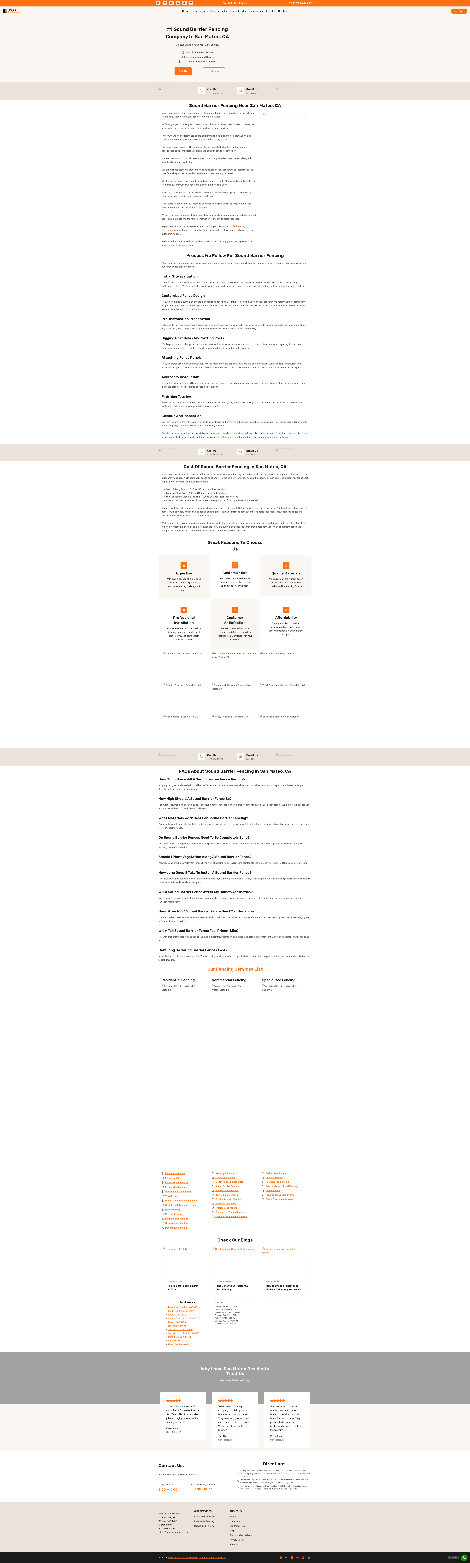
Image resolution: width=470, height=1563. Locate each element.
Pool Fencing (172, 1209)
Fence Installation (175, 1173)
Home (185, 11)
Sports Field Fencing (226, 1195)
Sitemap (234, 1544)
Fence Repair (172, 1178)
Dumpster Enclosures (227, 1190)
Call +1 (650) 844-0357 (300, 3)
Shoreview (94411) (178, 1340)
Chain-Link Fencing (225, 1177)
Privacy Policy (237, 1539)
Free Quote (459, 11)
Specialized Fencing (204, 1526)
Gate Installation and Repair (180, 1205)
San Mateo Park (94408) (180, 1329)
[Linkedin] (191, 3)
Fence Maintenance (176, 1187)
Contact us (221, 437)
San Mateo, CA (237, 1526)
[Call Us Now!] (464, 1557)
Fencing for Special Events (280, 1195)
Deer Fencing (273, 1190)
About (233, 1516)
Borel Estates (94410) (179, 1336)
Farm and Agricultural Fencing (282, 1186)
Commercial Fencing (204, 1516)
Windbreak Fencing (225, 1203)
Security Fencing (224, 1173)
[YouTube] (178, 3)
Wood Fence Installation (178, 1191)
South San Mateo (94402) (181, 1311)
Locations (235, 1521)
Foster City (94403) (178, 1314)
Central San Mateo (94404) (182, 1318)
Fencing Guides (174, 1282)
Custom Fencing (274, 1177)
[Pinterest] (184, 3)
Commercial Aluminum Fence (231, 1216)
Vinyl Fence (171, 1196)
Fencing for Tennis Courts (229, 1212)
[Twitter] (165, 3)
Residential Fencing (204, 1521)
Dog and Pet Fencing (176, 1218)
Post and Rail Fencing (277, 1181)
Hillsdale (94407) (177, 1325)
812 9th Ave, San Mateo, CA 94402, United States (168, 1521)
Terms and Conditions (241, 1535)
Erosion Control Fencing (228, 1199)
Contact (283, 11)
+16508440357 (201, 1489)
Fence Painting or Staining (280, 1199)
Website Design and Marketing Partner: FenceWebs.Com (197, 1557)
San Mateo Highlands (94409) (183, 1333)
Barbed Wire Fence (276, 1173)
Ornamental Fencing (176, 1223)
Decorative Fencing (176, 1227)
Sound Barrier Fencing (227, 1186)
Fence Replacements (176, 1182)
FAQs (232, 1530)
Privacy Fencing (174, 1214)
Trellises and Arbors (226, 1207)
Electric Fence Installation (229, 1181)
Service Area (187, 1302)
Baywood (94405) (177, 1322)
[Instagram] (171, 3)
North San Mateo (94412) (181, 1344)
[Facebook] (158, 3)
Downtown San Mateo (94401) (184, 1307)
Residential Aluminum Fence (181, 1200)
